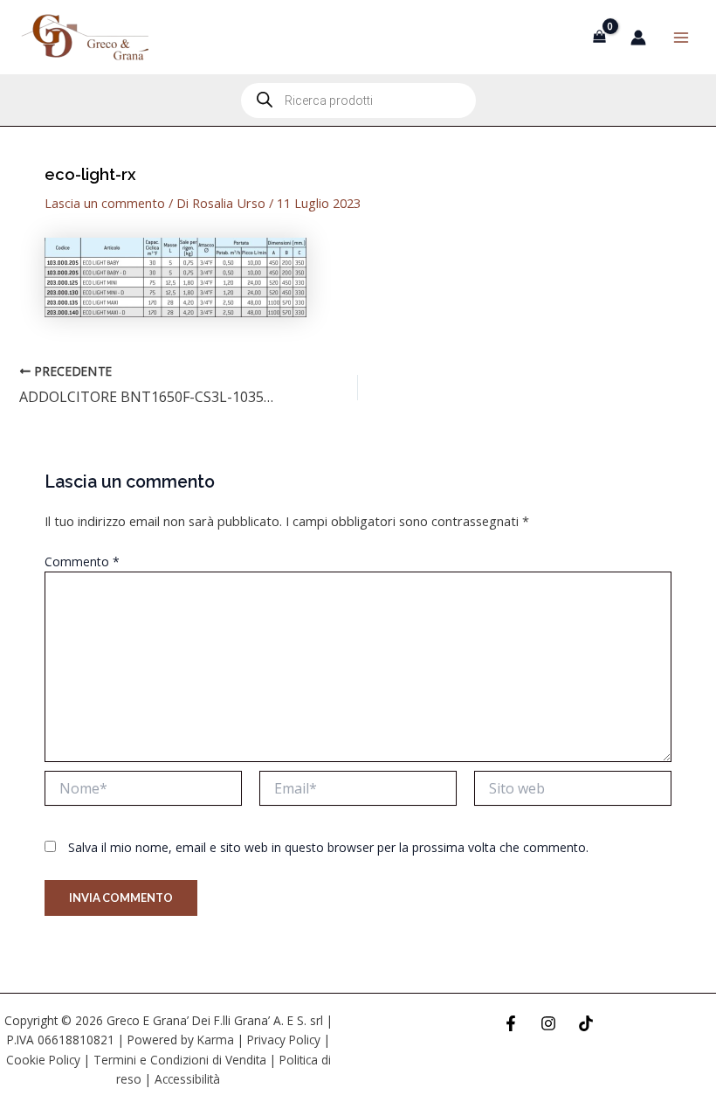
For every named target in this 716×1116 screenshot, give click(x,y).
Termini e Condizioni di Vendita (179, 1059)
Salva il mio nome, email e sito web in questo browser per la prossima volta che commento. (328, 847)
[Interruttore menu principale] (681, 36)
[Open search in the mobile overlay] (358, 100)
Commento (82, 561)
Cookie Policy (43, 1059)
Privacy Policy (283, 1039)
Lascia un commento (105, 202)
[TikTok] (586, 1023)
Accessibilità (187, 1079)
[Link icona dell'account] (638, 37)
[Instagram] (548, 1023)
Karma (215, 1039)
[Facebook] (511, 1023)
